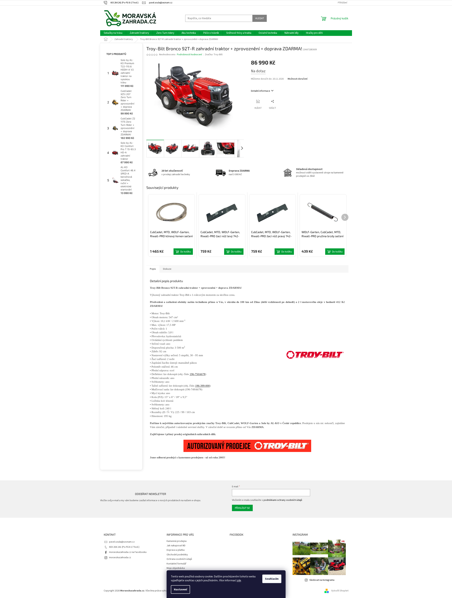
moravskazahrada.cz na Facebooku (128, 552)
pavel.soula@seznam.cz (122, 542)
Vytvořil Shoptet (339, 590)
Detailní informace (260, 91)
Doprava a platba (176, 550)
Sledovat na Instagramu (321, 580)
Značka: (214, 54)
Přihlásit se (242, 507)
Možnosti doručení (297, 79)
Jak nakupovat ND (176, 545)
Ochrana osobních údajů (179, 559)
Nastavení (180, 589)
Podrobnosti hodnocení (189, 54)
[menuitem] (113, 33)
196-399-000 (202, 385)
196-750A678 (197, 374)
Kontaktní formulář (176, 563)
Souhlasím (272, 579)
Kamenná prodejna (176, 541)
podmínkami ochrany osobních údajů (283, 500)
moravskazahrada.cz (120, 557)
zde (239, 580)
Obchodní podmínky (177, 554)
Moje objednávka (176, 568)
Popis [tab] (153, 269)
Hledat (259, 18)
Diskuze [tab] (167, 269)
